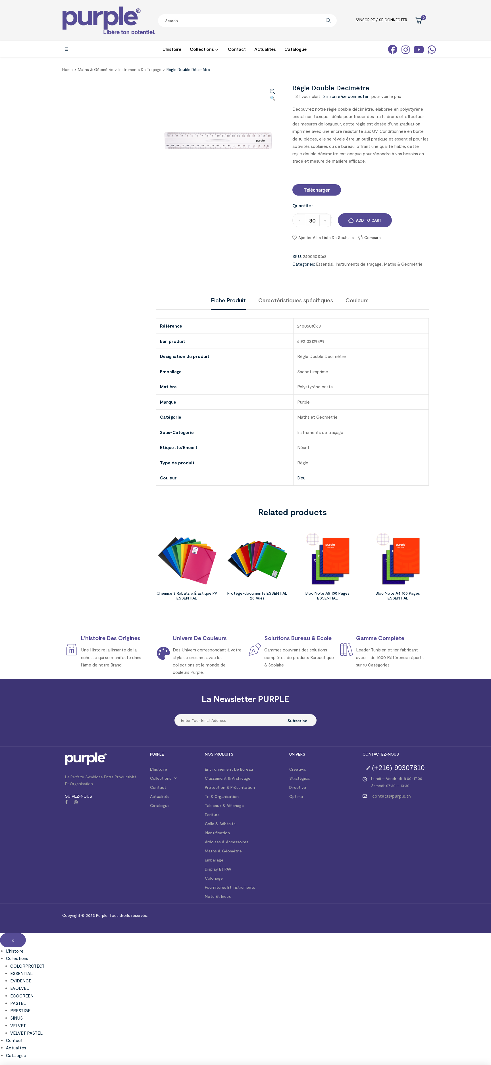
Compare (372, 237)
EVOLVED (20, 988)
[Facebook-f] (66, 802)
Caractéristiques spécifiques (295, 300)
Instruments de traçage (139, 69)
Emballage (214, 860)
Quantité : (302, 205)
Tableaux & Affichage (224, 805)
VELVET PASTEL (26, 1032)
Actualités (159, 796)
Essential (324, 264)
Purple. (101, 915)
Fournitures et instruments (230, 887)
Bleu (301, 477)
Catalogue (160, 805)
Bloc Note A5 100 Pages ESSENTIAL (327, 595)
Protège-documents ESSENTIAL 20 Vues (257, 595)
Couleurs (357, 300)
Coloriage (214, 878)
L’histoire (158, 769)
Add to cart (369, 220)
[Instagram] (76, 802)
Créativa (297, 769)
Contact (158, 787)
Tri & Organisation (222, 796)
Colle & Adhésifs (220, 823)
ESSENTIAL (21, 973)
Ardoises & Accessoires (226, 841)
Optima (296, 796)
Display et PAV (218, 869)
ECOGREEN (22, 995)
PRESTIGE (20, 1010)
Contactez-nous (381, 754)
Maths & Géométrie (95, 69)
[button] (316, 190)
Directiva (297, 787)
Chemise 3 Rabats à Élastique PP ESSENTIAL (187, 595)
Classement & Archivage (227, 778)
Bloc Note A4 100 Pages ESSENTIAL (398, 595)
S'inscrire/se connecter (346, 96)
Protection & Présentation (230, 787)
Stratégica (299, 778)
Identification (217, 832)
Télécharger (317, 190)
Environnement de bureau (229, 769)
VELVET (18, 1025)
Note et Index (218, 896)
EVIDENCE (20, 980)
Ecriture (212, 814)
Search (328, 20)
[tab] (228, 300)
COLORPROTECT (27, 965)
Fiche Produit (228, 300)
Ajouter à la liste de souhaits (326, 237)
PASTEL (18, 1003)
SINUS (16, 1017)
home (67, 69)
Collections (160, 778)
